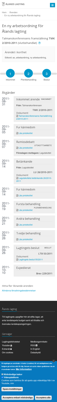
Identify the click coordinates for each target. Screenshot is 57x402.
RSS (33, 345)
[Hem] (23, 5)
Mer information (24, 369)
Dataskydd (35, 352)
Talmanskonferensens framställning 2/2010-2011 (34, 117)
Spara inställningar (12, 389)
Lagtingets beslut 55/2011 (31, 259)
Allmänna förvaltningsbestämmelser (19, 290)
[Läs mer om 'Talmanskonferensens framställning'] (39, 43)
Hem (4, 12)
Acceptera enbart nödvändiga (18, 397)
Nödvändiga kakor (13, 374)
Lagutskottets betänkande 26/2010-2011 (34, 179)
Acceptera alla (43, 397)
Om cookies (7, 352)
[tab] (10, 73)
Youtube (6, 345)
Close (53, 361)
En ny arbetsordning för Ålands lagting (22, 15)
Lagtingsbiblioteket (11, 341)
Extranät (6, 348)
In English (35, 348)
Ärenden (13, 12)
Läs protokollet (25, 133)
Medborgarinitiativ (38, 341)
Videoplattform (11, 377)
